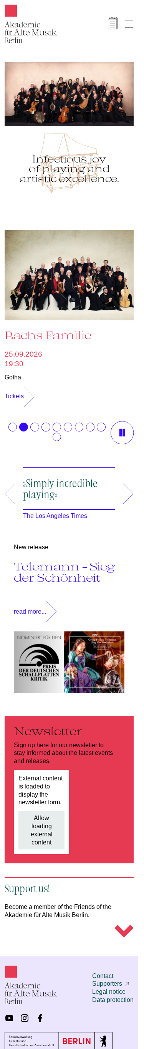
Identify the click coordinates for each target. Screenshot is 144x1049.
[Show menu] (129, 24)
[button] (12, 423)
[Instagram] (24, 1014)
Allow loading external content (42, 826)
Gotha (13, 373)
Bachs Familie (48, 331)
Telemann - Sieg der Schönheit (64, 568)
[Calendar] (113, 23)
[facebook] (40, 1014)
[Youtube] (9, 1014)
